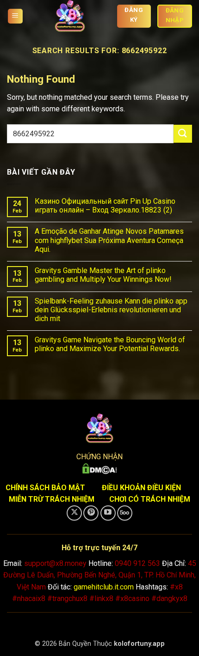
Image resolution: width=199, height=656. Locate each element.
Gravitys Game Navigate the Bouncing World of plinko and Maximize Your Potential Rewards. (110, 344)
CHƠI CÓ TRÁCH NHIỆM (149, 499)
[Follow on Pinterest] (91, 513)
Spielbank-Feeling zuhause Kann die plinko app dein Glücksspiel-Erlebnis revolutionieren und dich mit (111, 310)
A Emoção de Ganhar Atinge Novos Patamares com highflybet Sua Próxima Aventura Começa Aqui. (109, 240)
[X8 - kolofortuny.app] (70, 16)
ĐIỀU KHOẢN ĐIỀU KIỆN (141, 487)
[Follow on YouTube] (108, 513)
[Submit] (183, 134)
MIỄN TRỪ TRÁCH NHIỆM (51, 499)
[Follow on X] (74, 513)
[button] (15, 16)
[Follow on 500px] (124, 513)
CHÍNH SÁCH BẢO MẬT (45, 487)
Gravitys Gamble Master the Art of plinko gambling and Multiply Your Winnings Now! (103, 275)
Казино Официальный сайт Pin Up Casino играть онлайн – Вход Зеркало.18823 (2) (105, 205)
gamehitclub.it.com (104, 587)
